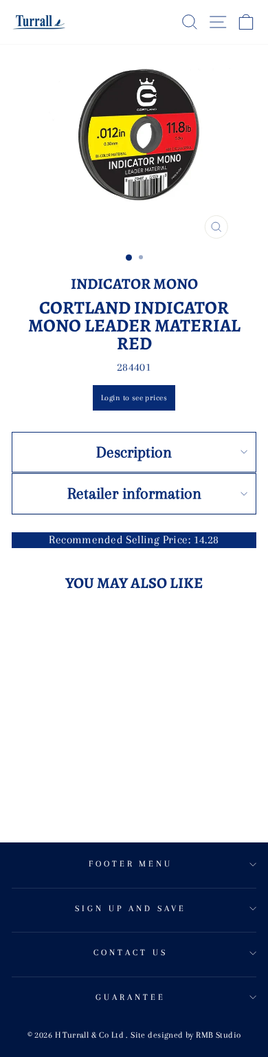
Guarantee (131, 997)
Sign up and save (130, 908)
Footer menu (131, 864)
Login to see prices (134, 397)
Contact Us (130, 952)
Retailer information (134, 493)
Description (134, 452)
